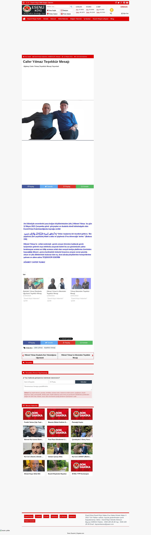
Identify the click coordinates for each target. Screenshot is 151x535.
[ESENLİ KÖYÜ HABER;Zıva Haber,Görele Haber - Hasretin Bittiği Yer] (34, 9)
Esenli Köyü (29, 516)
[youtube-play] (127, 3)
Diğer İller (125, 13)
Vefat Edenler (63, 19)
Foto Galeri (67, 14)
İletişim (65, 10)
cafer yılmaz (38, 347)
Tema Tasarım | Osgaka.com (75, 533)
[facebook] (116, 3)
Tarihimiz (54, 516)
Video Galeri (53, 14)
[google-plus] (121, 3)
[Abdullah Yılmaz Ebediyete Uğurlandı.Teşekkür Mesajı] (34, 283)
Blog (112, 19)
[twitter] (118, 3)
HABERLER (51, 56)
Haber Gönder (30, 521)
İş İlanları (87, 19)
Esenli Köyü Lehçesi (100, 19)
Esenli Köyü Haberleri (40, 56)
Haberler (72, 516)
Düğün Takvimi (76, 19)
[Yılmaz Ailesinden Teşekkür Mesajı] (81, 283)
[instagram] (124, 3)
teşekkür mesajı (49, 347)
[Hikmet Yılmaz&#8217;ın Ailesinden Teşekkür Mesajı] (57, 283)
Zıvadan (38, 516)
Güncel (53, 19)
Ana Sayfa (52, 10)
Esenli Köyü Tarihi (34, 19)
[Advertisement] (75, 38)
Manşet (58, 56)
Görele (45, 19)
